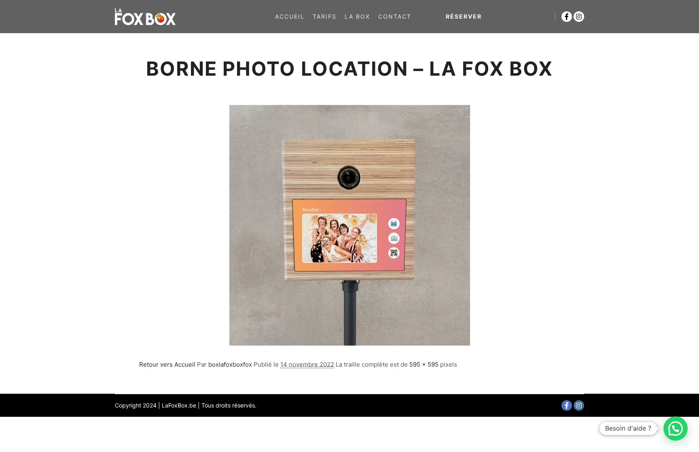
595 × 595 (423, 364)
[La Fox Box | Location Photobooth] (145, 16)
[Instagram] (579, 16)
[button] (675, 428)
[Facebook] (566, 16)
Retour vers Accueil (167, 364)
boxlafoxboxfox (230, 364)
